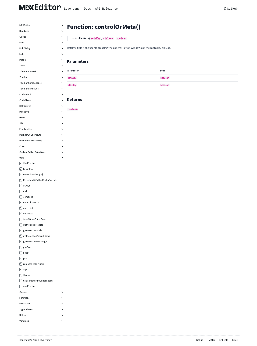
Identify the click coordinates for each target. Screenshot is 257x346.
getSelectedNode (32, 230)
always (26, 186)
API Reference (106, 8)
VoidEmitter (29, 163)
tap (25, 269)
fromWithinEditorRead (34, 219)
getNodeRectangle (33, 225)
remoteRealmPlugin (33, 264)
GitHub (232, 8)
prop (25, 258)
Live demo (72, 8)
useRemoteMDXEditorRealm (38, 281)
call (25, 191)
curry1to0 (28, 208)
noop (26, 253)
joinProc (27, 247)
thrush (26, 275)
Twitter (211, 340)
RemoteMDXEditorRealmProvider (40, 180)
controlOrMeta (31, 202)
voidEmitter (29, 286)
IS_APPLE (28, 169)
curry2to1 (28, 213)
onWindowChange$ (33, 174)
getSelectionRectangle (35, 241)
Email (235, 340)
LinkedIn (223, 340)
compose (28, 197)
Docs (87, 8)
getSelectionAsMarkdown (36, 236)
